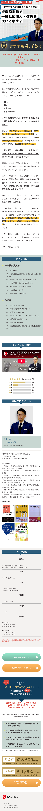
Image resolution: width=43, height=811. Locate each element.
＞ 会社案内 (6, 803)
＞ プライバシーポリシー (10, 805)
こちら (34, 750)
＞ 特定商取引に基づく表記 (10, 807)
